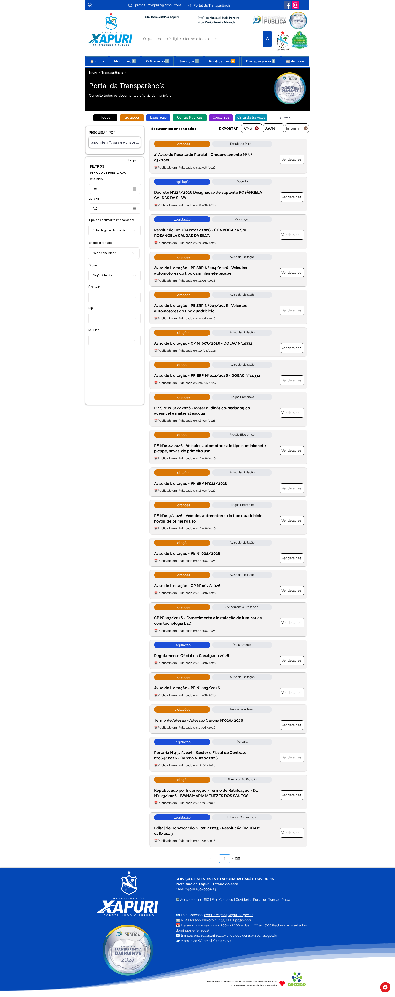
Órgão (92, 265)
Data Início (96, 179)
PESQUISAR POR (102, 132)
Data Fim (95, 198)
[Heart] (282, 983)
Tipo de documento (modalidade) (111, 220)
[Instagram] (295, 5)
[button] (125, 61)
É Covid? (94, 287)
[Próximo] (247, 858)
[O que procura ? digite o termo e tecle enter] (267, 39)
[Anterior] (210, 858)
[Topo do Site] (385, 987)
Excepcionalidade (100, 242)
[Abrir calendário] (134, 189)
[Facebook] (287, 5)
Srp (90, 308)
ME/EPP (93, 330)
